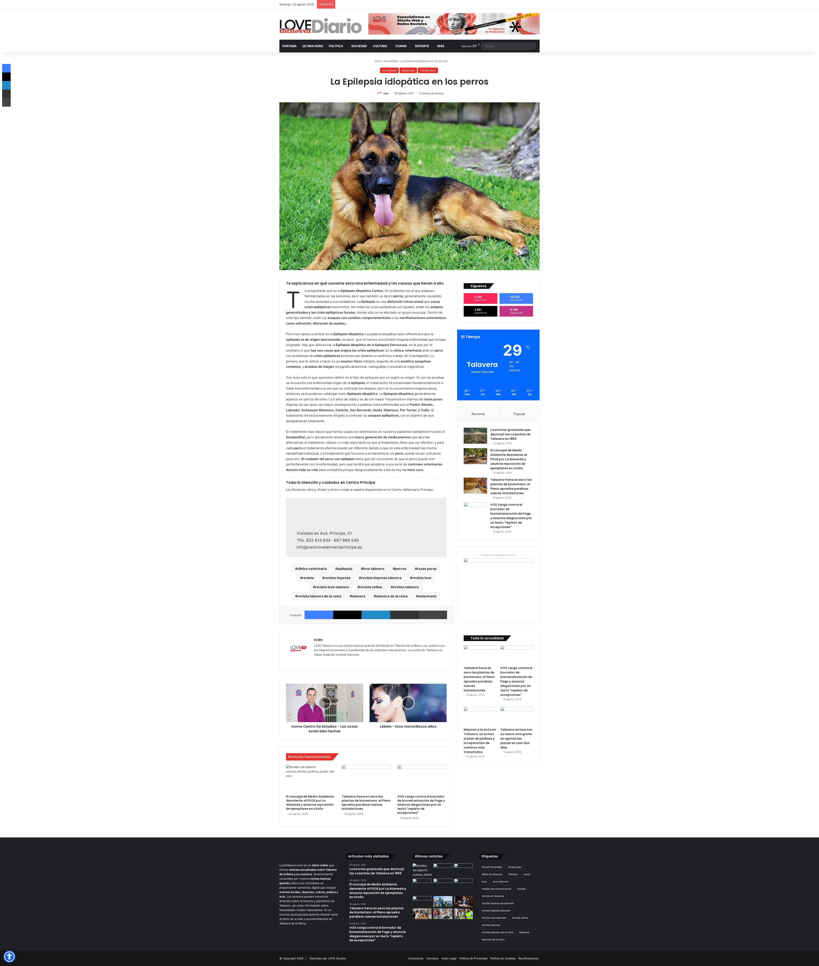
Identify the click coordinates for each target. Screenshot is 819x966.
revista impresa (337, 578)
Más (440, 46)
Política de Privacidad (473, 958)
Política (336, 46)
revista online (371, 587)
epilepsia (344, 568)
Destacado (514, 867)
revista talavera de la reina (319, 596)
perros (400, 568)
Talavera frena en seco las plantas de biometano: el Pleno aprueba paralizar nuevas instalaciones (366, 802)
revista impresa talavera (381, 578)
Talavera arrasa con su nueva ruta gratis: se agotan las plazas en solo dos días (516, 738)
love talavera (373, 568)
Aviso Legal (448, 958)
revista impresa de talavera (498, 903)
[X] (347, 615)
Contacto (432, 958)
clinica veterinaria (312, 568)
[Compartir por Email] (404, 615)
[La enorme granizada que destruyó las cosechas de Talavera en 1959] (475, 436)
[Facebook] (319, 615)
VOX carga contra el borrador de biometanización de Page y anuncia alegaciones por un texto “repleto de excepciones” (421, 804)
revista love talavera (332, 587)
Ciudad (401, 46)
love (484, 881)
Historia (513, 874)
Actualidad (391, 61)
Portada (289, 46)
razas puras (427, 568)
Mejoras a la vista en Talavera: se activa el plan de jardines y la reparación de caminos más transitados (480, 740)
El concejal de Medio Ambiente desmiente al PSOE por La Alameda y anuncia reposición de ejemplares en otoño (310, 802)
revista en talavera (493, 896)
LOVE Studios (337, 958)
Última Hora (312, 46)
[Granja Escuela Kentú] (463, 886)
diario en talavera (492, 874)
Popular (519, 414)
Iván (386, 93)
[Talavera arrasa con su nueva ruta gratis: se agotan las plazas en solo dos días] (516, 716)
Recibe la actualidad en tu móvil (498, 555)
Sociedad (359, 46)
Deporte (422, 46)
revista (308, 578)
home (527, 874)
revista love (421, 578)
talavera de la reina (392, 596)
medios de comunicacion (496, 888)
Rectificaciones (528, 958)
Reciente (478, 414)
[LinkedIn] (376, 615)
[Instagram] (331, 661)
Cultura (380, 46)
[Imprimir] (433, 615)
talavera (358, 596)
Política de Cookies (503, 958)
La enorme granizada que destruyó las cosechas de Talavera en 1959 (510, 434)
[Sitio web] (316, 661)
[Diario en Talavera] (320, 25)
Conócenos (415, 958)
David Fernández (492, 867)
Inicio (377, 61)
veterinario (427, 596)
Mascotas (408, 70)
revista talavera (406, 587)
